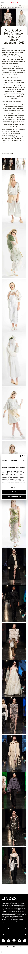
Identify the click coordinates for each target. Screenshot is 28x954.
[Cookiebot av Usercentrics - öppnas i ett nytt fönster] (20, 456)
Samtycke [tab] (5, 460)
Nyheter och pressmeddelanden (12, 5)
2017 (21, 5)
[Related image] (14, 164)
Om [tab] (23, 460)
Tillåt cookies (14, 492)
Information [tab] (14, 460)
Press (2, 5)
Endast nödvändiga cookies (14, 496)
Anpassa (13, 487)
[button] (2, 2)
